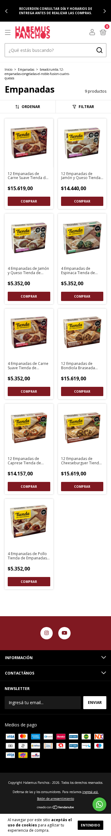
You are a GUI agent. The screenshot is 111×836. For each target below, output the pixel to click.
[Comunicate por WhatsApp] (99, 804)
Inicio (8, 69)
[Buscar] (99, 50)
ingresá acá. (90, 792)
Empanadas (26, 69)
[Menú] (9, 32)
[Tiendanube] (55, 808)
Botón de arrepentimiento (55, 798)
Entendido (90, 825)
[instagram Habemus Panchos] (46, 633)
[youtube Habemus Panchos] (64, 633)
